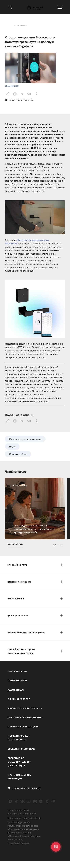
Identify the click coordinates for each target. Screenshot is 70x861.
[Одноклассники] (47, 801)
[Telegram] (53, 801)
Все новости (19, 25)
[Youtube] (28, 801)
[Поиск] (10, 7)
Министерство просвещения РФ (24, 818)
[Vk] (22, 801)
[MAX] (10, 801)
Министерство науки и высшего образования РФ (22, 812)
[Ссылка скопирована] (8, 93)
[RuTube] (35, 801)
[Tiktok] (16, 801)
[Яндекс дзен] (41, 801)
